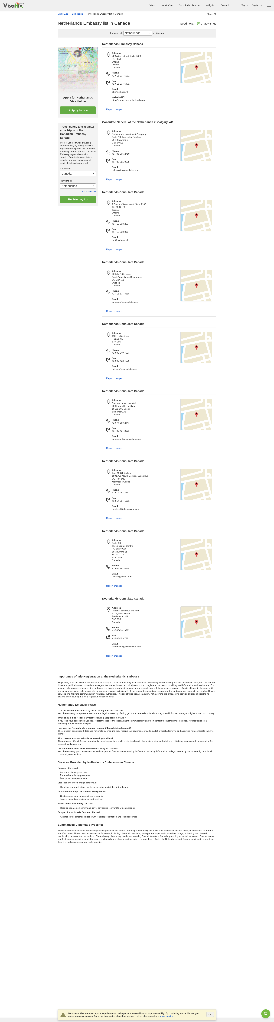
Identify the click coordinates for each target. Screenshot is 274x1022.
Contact (225, 5)
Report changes (114, 109)
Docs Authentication (189, 5)
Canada (158, 33)
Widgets (210, 5)
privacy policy (166, 1016)
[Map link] (196, 67)
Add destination (89, 191)
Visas (152, 5)
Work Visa (167, 5)
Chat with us (208, 23)
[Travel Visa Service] (13, 5)
